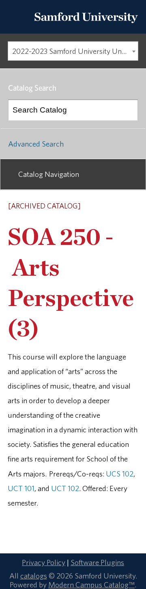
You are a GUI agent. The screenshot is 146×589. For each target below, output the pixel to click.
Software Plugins (97, 562)
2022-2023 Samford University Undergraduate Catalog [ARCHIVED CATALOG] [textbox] (75, 51)
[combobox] (73, 51)
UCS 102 (119, 473)
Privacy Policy (43, 562)
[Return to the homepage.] (86, 25)
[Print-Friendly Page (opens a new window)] (122, 206)
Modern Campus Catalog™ (91, 584)
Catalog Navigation (48, 174)
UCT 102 (65, 488)
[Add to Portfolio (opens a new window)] (101, 206)
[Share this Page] (111, 206)
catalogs (33, 575)
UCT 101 (21, 488)
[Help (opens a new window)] (133, 206)
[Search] (128, 110)
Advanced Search (36, 143)
